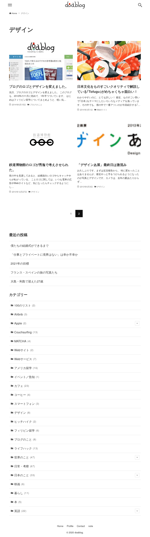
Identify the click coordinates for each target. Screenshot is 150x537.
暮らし (21, 493)
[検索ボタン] (140, 5)
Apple (20, 323)
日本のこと (24, 475)
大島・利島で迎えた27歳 (27, 281)
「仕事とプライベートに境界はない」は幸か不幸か (44, 254)
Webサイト (23, 350)
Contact (81, 526)
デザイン (22, 412)
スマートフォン (26, 404)
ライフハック (26, 448)
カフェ (21, 386)
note (90, 526)
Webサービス (25, 359)
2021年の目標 (20, 263)
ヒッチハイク (25, 421)
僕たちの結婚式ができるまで (30, 245)
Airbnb (20, 314)
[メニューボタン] (10, 5)
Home (60, 526)
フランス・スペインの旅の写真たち (34, 272)
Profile (70, 526)
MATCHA (22, 341)
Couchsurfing (26, 332)
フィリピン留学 (26, 430)
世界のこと (24, 457)
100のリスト (24, 305)
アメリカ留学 (26, 368)
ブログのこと (25, 439)
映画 (19, 484)
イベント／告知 (26, 377)
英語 (20, 511)
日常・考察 (24, 466)
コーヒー (22, 395)
